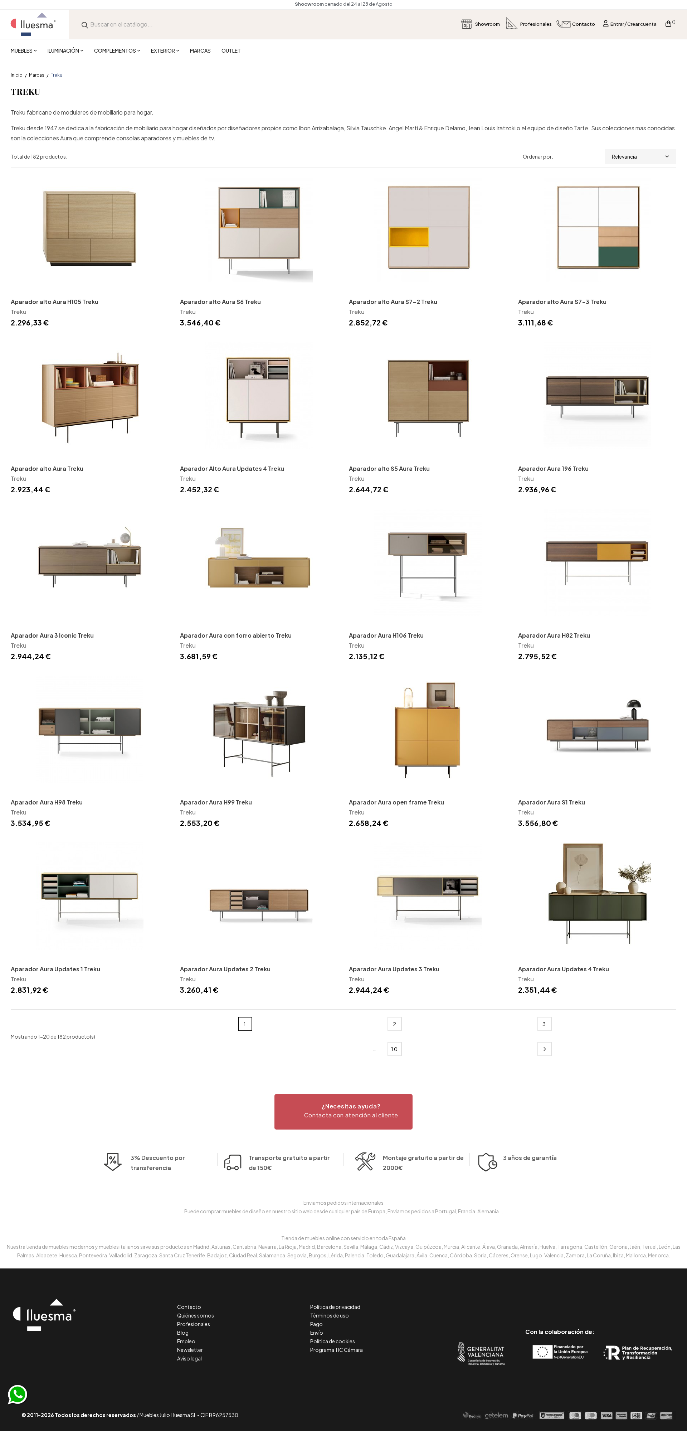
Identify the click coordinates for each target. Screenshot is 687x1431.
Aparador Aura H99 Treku (216, 802)
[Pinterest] (543, 1301)
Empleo (186, 1341)
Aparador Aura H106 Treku (386, 635)
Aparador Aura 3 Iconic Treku (52, 635)
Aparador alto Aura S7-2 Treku (393, 301)
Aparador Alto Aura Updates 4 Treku (232, 468)
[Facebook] (527, 1301)
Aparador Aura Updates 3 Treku (394, 969)
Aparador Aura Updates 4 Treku (563, 969)
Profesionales (193, 1324)
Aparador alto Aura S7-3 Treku (562, 301)
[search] (85, 24)
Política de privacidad (335, 1307)
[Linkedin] (559, 1301)
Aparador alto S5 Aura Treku (389, 468)
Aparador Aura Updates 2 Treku (225, 969)
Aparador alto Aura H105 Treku (54, 301)
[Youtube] (592, 1301)
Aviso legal (189, 1358)
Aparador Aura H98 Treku (47, 802)
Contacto (189, 1307)
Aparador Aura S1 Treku (551, 802)
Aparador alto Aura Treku (47, 468)
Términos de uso (329, 1315)
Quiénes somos (195, 1315)
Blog (183, 1332)
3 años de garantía (530, 1157)
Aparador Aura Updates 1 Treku (55, 969)
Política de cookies (332, 1341)
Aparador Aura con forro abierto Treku (236, 635)
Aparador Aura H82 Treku (554, 635)
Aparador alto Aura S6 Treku (220, 301)
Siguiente (544, 1049)
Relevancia (624, 156)
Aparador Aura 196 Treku (553, 468)
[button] (343, 1112)
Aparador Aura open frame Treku (396, 802)
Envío (316, 1332)
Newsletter (190, 1350)
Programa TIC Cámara (336, 1350)
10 (394, 1049)
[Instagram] (575, 1301)
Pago (316, 1324)
